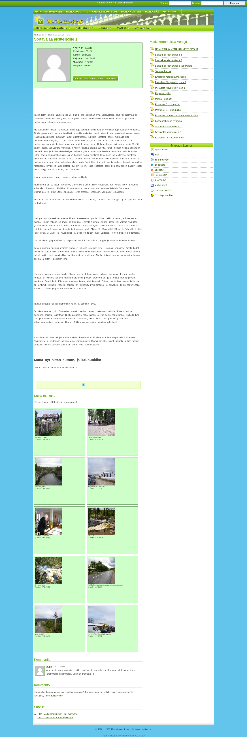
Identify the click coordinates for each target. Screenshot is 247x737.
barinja (88, 47)
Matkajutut (74, 11)
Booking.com (161, 159)
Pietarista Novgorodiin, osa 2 (170, 82)
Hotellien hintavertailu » (53, 27)
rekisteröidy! (57, 695)
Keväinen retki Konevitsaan (169, 137)
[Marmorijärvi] (48, 485)
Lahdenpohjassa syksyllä (168, 121)
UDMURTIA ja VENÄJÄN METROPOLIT (176, 49)
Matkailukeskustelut (102, 11)
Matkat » (123, 27)
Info (127, 729)
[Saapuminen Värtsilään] (101, 485)
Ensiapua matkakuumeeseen (170, 76)
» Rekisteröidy (104, 2)
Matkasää (152, 11)
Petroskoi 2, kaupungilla (168, 110)
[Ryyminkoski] (48, 583)
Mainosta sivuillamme (142, 729)
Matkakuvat (171, 11)
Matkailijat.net (40, 35)
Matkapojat (160, 184)
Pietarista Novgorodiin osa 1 (170, 87)
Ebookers (159, 164)
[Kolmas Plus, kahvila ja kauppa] (101, 632)
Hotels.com (160, 174)
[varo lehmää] (48, 632)
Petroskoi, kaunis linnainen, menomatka (176, 115)
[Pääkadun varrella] (101, 436)
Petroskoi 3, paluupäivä (167, 104)
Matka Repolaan (163, 99)
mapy (49, 666)
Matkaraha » (143, 27)
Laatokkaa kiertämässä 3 (168, 54)
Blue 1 (158, 154)
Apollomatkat (161, 149)
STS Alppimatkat (163, 195)
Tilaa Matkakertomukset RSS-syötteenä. (57, 714)
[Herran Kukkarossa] (48, 534)
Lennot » (105, 27)
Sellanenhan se (163, 71)
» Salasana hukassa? (123, 2)
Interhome (160, 179)
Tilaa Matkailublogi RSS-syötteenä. (55, 717)
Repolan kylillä (163, 93)
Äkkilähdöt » (84, 27)
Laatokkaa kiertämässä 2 (168, 60)
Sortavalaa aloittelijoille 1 (168, 132)
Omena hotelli (162, 190)
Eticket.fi (159, 169)
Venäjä (68, 35)
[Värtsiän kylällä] (48, 436)
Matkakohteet (131, 11)
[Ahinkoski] (101, 534)
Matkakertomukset (48, 11)
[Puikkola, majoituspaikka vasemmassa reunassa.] (101, 583)
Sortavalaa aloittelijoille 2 (168, 126)
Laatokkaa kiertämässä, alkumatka (173, 65)
